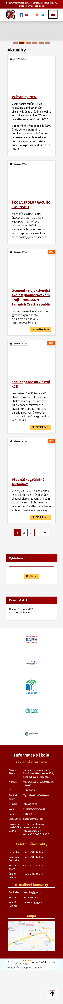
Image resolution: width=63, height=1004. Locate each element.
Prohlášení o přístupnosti (19, 967)
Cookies (38, 967)
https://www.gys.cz (34, 809)
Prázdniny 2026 (24, 97)
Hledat (32, 576)
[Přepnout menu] (53, 14)
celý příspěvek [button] (40, 329)
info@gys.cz (30, 804)
